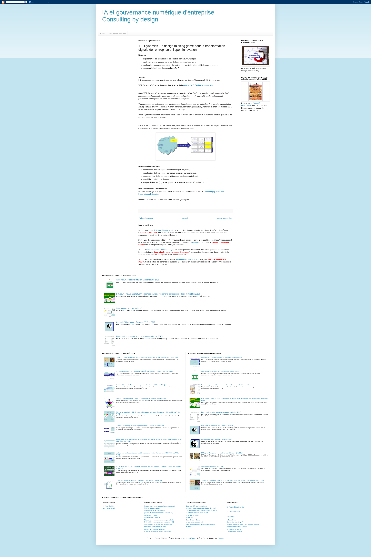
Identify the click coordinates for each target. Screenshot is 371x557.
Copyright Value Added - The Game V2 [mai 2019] (135, 322)
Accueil (102, 33)
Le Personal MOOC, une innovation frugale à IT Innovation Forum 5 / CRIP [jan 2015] (144, 371)
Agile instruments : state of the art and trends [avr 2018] (137, 280)
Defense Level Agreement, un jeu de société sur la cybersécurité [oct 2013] (141, 398)
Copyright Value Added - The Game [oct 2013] (216, 439)
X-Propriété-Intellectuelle (235, 507)
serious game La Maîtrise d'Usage (159, 250)
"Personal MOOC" (197, 242)
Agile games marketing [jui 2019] (129, 308)
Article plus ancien (224, 218)
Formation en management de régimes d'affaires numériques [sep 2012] (140, 425)
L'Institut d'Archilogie (234, 529)
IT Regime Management (163, 230)
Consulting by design (117, 33)
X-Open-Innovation (233, 511)
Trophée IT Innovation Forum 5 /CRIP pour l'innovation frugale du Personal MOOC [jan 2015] (147, 357)
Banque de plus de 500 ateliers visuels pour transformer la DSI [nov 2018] (226, 385)
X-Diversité (230, 516)
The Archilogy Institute (234, 531)
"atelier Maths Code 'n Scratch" (187, 259)
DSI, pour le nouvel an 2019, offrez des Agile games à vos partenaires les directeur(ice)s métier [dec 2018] (158, 294)
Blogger (221, 538)
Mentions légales (189, 538)
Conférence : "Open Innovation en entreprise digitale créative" (222, 357)
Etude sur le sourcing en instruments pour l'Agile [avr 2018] (139, 336)
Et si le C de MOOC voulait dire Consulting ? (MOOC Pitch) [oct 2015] (139, 480)
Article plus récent (146, 218)
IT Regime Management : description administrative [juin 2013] (222, 453)
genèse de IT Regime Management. (198, 85)
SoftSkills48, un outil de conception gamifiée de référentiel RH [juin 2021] (140, 385)
